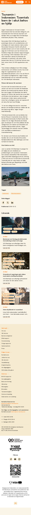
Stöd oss (19, 2)
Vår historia (5, 333)
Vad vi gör (4, 328)
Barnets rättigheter (9, 258)
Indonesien (6, 193)
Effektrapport (5, 338)
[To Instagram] (19, 459)
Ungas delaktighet (9, 299)
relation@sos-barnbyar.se (18, 412)
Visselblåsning (5, 362)
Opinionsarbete (6, 346)
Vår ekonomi (5, 360)
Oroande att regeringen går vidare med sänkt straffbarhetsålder (14, 275)
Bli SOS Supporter (6, 376)
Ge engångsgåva (6, 379)
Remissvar (7, 231)
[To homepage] (6, 2)
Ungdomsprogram (9, 302)
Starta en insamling (7, 394)
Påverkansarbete (15, 193)
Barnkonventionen (9, 261)
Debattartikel (20, 261)
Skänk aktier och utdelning (9, 396)
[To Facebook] (11, 459)
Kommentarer (8, 228)
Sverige (14, 231)
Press (3, 348)
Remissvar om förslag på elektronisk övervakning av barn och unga (15, 240)
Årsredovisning (6, 341)
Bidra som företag (6, 381)
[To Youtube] (15, 459)
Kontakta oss (5, 355)
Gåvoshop (4, 384)
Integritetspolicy (6, 365)
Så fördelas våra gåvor (8, 370)
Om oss (4, 331)
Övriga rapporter (6, 343)
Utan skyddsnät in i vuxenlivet (13, 310)
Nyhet (3, 11)
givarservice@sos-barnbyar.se (10, 403)
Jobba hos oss (6, 357)
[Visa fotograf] (28, 268)
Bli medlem (4, 389)
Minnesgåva (5, 386)
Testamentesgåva (6, 391)
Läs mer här (6, 248)
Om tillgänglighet (6, 367)
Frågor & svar (6, 352)
